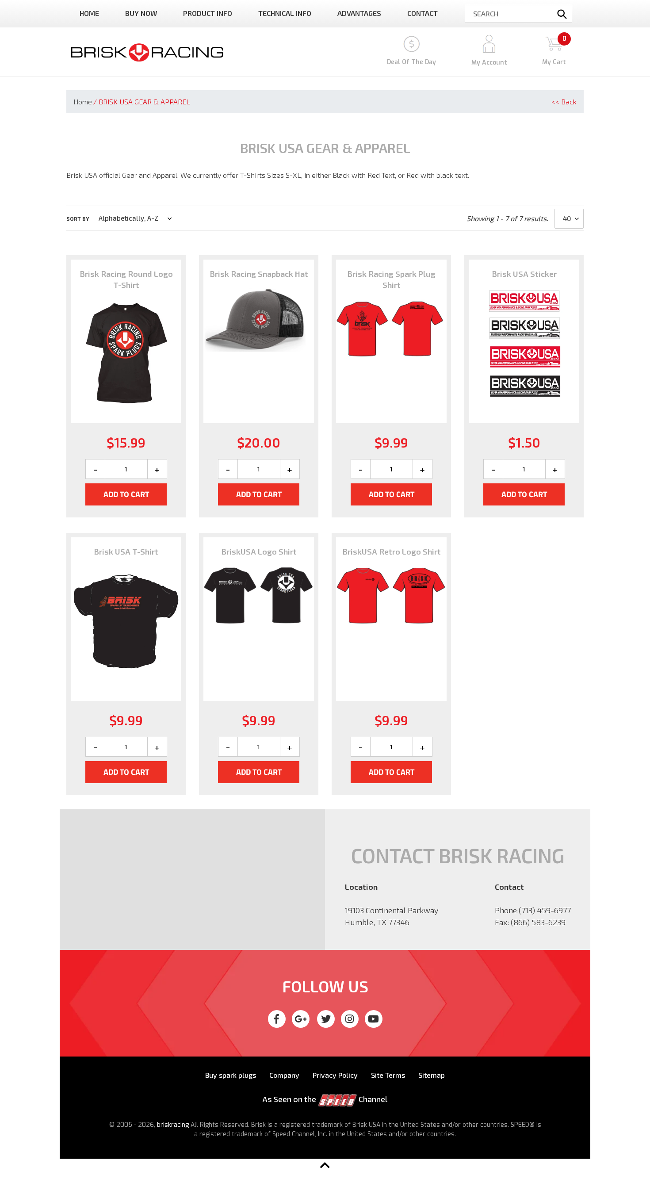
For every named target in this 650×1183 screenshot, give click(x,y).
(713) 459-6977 (545, 910)
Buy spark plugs (230, 1075)
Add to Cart (126, 494)
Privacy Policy (335, 1075)
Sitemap (431, 1075)
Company (284, 1075)
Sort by (77, 218)
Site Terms (388, 1075)
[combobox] (518, 14)
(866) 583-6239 (538, 922)
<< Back (564, 101)
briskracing (173, 1125)
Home (82, 101)
